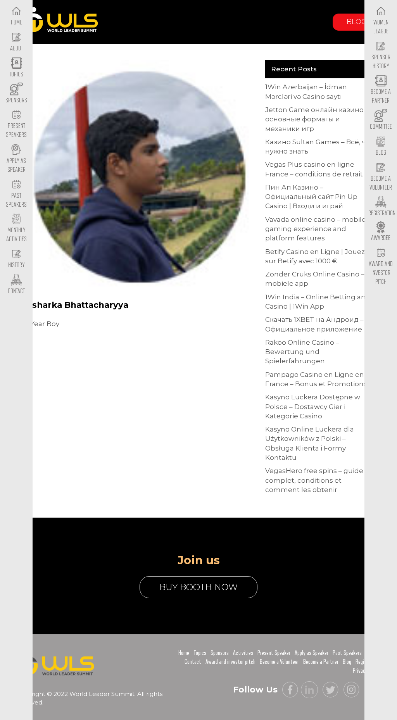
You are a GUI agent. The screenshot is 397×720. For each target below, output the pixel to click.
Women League (380, 27)
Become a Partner (381, 96)
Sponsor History (380, 61)
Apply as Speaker (16, 165)
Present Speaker (273, 653)
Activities (243, 653)
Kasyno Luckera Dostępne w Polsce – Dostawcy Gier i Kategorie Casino (312, 406)
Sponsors (220, 653)
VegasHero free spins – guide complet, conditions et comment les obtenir (314, 480)
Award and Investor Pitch (381, 273)
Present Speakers (16, 130)
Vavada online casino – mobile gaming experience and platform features (315, 229)
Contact (193, 662)
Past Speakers (16, 200)
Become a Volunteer (380, 183)
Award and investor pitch (230, 662)
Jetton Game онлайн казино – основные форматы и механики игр (317, 119)
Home (183, 653)
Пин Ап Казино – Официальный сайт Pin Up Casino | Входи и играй (311, 196)
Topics (199, 653)
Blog (357, 21)
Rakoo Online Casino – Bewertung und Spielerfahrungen (302, 351)
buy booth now (198, 587)
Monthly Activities (16, 234)
